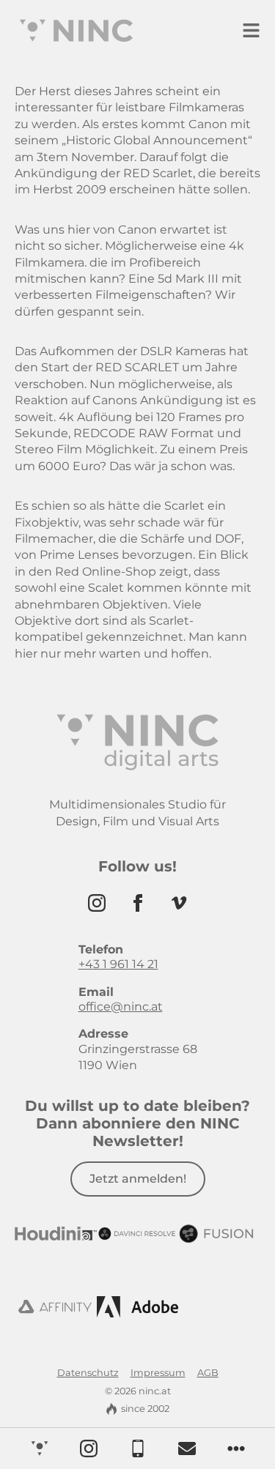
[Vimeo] (179, 903)
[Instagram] (97, 903)
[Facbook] (138, 903)
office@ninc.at (120, 1007)
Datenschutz (88, 1372)
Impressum (158, 1372)
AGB (208, 1372)
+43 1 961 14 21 (118, 964)
